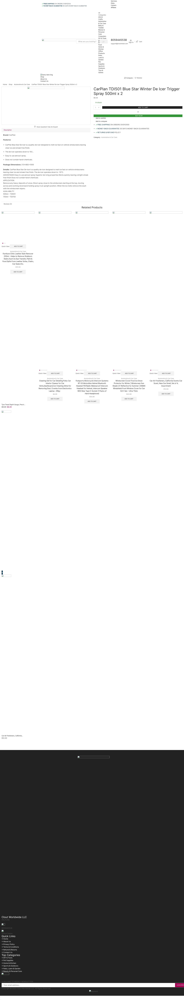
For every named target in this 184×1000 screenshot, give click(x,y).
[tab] (46, 130)
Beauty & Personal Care (101, 32)
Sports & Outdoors (10, 966)
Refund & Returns (10, 950)
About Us (43, 79)
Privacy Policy (9, 944)
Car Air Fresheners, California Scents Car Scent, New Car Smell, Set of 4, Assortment (166, 383)
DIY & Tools (102, 38)
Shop (42, 77)
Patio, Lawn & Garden (101, 57)
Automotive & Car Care (22, 84)
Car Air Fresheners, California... (12, 736)
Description (8, 130)
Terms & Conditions (11, 947)
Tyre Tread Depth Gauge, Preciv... (13, 404)
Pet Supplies (8, 960)
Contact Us (44, 81)
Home (5, 84)
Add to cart (143, 107)
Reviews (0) (8, 204)
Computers (102, 36)
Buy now (138, 116)
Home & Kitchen (9, 963)
